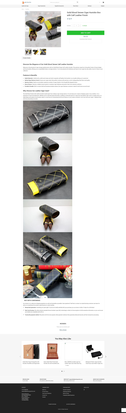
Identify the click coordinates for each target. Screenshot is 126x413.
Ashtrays (89, 6)
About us (44, 389)
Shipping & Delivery (67, 391)
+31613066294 (25, 389)
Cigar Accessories (41, 6)
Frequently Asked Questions (68, 395)
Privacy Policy (45, 391)
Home (23, 9)
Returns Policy (66, 393)
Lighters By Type (25, 6)
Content (44, 397)
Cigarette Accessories (59, 6)
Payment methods (66, 389)
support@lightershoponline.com (28, 391)
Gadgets (102, 6)
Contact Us (44, 395)
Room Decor (75, 6)
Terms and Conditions (46, 393)
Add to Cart (86, 33)
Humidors (27, 9)
